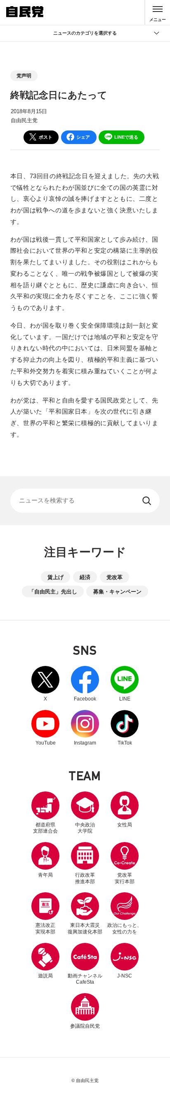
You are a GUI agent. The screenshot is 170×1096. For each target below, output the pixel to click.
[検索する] (147, 501)
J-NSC (124, 976)
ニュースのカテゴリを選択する (85, 32)
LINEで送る (126, 137)
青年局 (45, 875)
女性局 (124, 825)
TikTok (124, 728)
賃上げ (55, 577)
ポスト (45, 137)
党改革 (114, 577)
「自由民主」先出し (53, 592)
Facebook (85, 684)
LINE (124, 684)
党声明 (24, 76)
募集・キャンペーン (117, 592)
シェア (83, 137)
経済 (85, 577)
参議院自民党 (85, 1011)
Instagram (85, 728)
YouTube (45, 728)
